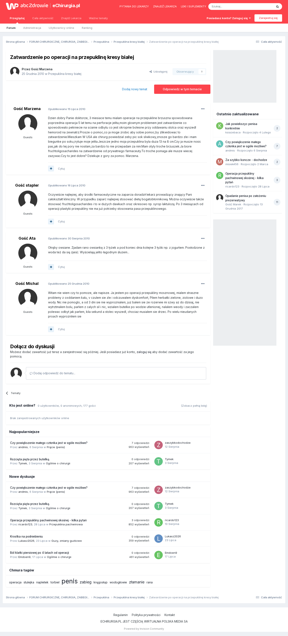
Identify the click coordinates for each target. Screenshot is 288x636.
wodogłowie (118, 582)
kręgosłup (101, 582)
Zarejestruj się (268, 18)
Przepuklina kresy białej (64, 74)
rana (150, 582)
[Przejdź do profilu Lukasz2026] (158, 538)
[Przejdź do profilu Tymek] (158, 461)
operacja (15, 582)
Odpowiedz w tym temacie (182, 89)
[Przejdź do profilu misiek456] (219, 161)
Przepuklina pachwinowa (66, 524)
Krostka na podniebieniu (26, 536)
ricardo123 (25, 524)
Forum (11, 27)
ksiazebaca (233, 132)
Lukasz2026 (26, 540)
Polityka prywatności (146, 615)
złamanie (136, 582)
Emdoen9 (24, 557)
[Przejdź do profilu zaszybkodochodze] (158, 445)
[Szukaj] (277, 6)
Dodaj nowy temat (134, 89)
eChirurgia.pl (66, 5)
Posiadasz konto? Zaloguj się (228, 18)
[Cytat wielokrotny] (51, 168)
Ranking (87, 27)
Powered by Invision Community (144, 628)
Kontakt (169, 615)
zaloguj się (144, 352)
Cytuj (61, 168)
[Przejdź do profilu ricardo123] (158, 522)
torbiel (55, 582)
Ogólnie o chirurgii (58, 463)
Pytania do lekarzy (134, 6)
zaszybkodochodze (178, 442)
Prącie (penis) (56, 447)
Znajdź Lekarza (71, 18)
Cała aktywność (42, 18)
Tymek (22, 463)
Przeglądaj (17, 18)
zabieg (86, 582)
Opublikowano (66, 109)
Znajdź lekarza (165, 6)
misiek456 (231, 164)
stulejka (29, 582)
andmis (23, 447)
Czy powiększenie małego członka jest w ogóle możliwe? (48, 443)
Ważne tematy (98, 18)
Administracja (32, 27)
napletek (42, 582)
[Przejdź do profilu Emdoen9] (158, 555)
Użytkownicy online (61, 27)
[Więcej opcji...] (203, 109)
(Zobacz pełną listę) (194, 405)
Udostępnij (159, 71)
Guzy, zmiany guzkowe (66, 540)
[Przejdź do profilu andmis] (219, 143)
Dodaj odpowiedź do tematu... (54, 373)
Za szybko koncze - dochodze (246, 160)
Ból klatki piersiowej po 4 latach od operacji (39, 552)
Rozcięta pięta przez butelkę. (30, 459)
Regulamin (120, 615)
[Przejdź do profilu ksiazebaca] (219, 125)
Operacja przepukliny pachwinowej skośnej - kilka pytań (48, 520)
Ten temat (260, 6)
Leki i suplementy (193, 6)
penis (70, 581)
